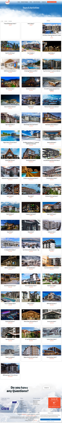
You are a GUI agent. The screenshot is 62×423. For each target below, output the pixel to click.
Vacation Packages (24, 1)
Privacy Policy (52, 421)
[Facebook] (2, 409)
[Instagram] (5, 409)
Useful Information (36, 1)
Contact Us (44, 1)
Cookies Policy (48, 421)
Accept (50, 419)
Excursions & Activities (52, 1)
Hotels (31, 1)
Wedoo (36, 420)
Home (19, 1)
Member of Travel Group (31, 415)
